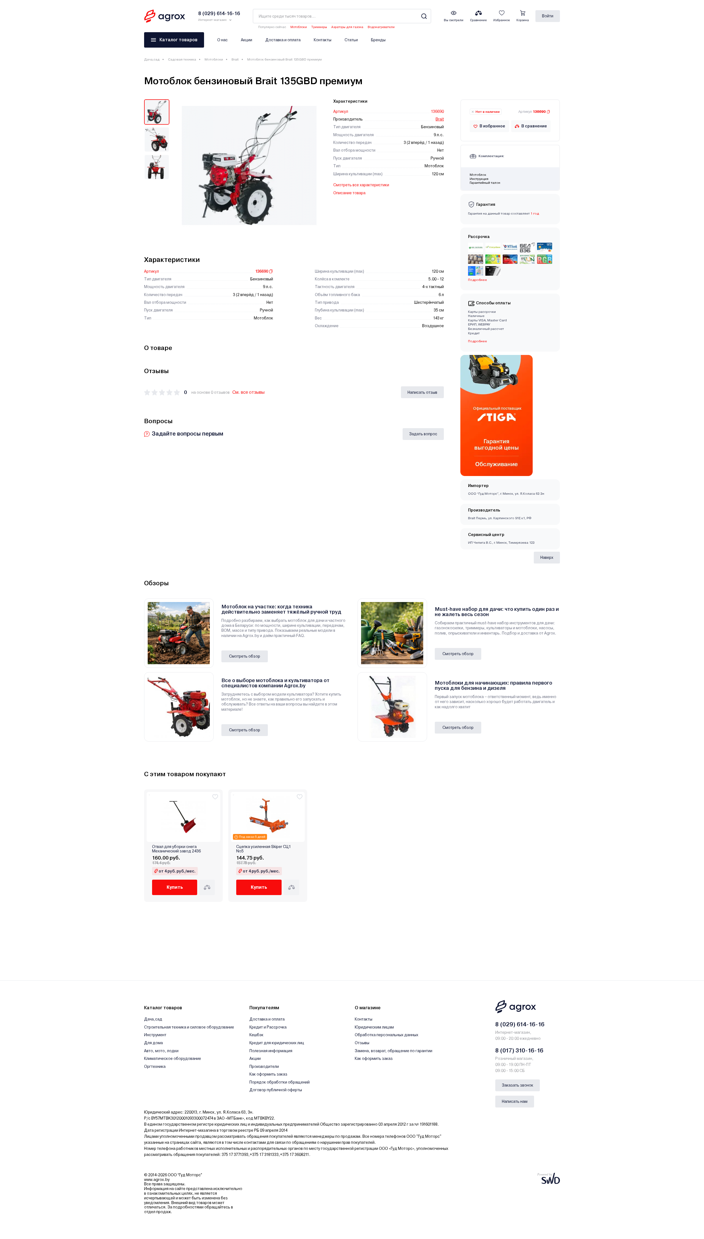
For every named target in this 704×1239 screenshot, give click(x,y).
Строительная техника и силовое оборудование (189, 1027)
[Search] (424, 16)
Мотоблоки (298, 27)
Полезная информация (270, 1051)
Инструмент (155, 1035)
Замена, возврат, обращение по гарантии (393, 1051)
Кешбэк (256, 1035)
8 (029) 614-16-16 (519, 1024)
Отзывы (362, 1043)
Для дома (153, 1043)
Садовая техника (182, 59)
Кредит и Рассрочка (268, 1027)
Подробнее (477, 341)
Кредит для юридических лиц (276, 1043)
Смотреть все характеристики (361, 185)
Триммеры (319, 27)
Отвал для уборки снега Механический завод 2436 (176, 849)
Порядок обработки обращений (279, 1082)
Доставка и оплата (283, 40)
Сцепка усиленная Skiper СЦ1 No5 (263, 849)
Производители (264, 1066)
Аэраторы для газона (347, 27)
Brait (235, 59)
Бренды (378, 40)
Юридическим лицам (374, 1027)
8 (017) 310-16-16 (519, 1050)
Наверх (546, 557)
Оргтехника (155, 1066)
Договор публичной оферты (275, 1090)
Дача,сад (152, 59)
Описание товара (349, 193)
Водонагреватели (381, 27)
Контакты (322, 40)
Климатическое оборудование (172, 1058)
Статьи (351, 40)
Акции (246, 40)
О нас (222, 40)
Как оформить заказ (268, 1074)
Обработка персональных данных (386, 1035)
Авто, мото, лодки (161, 1051)
